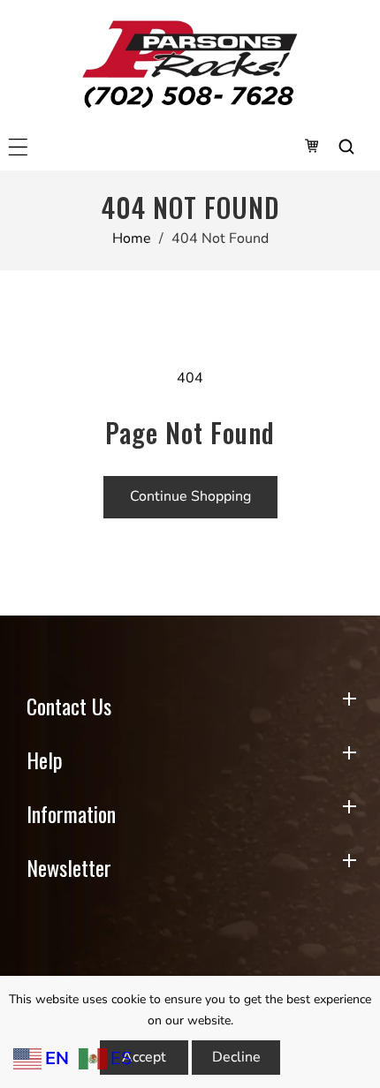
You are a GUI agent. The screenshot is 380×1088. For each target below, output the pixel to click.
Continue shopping (190, 496)
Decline (236, 1057)
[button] (18, 147)
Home (131, 238)
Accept (144, 1057)
